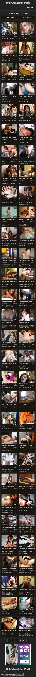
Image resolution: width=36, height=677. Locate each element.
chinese (24, 79)
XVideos (15, 550)
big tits (20, 58)
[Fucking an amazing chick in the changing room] (9, 561)
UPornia (15, 529)
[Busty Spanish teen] (9, 479)
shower (31, 58)
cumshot (28, 99)
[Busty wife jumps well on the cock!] (27, 171)
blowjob (3, 161)
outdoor (3, 224)
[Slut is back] (9, 603)
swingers (23, 204)
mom (28, 163)
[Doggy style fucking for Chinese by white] (27, 110)
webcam (9, 471)
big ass (20, 202)
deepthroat (10, 594)
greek (6, 223)
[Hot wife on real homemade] (9, 130)
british (6, 99)
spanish (7, 490)
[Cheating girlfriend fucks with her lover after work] (27, 274)
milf (12, 120)
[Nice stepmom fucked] (27, 151)
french (30, 325)
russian (6, 245)
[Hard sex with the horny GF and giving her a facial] (27, 582)
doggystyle (11, 99)
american (4, 141)
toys (28, 346)
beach (3, 223)
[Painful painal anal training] (27, 89)
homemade (21, 40)
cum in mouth (27, 592)
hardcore (9, 101)
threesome (10, 553)
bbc (2, 38)
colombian (30, 284)
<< (8, 641)
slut (27, 142)
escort (27, 551)
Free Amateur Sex (20, 675)
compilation (24, 38)
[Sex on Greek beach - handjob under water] (9, 212)
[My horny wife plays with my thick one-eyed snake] (27, 623)
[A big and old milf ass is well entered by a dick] (9, 253)
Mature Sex (9, 675)
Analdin (32, 632)
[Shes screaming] (27, 315)
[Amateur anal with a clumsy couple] (9, 233)
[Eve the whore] (27, 397)
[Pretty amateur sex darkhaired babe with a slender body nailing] (27, 294)
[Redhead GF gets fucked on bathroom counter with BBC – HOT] (9, 171)
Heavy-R (32, 262)
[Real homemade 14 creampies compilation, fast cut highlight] (27, 561)
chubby (13, 346)
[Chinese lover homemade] (27, 69)
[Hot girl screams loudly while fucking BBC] (9, 294)
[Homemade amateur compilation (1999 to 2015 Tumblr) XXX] (9, 438)
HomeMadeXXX (14, 159)
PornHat (15, 57)
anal (20, 38)
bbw (25, 243)
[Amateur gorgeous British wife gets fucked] (9, 336)
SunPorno (32, 98)
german (24, 305)
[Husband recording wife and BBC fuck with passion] (9, 28)
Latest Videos (27, 17)
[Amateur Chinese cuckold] (9, 541)
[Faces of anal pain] (27, 28)
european (4, 101)
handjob (10, 223)
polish (26, 407)
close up (24, 99)
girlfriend (7, 120)
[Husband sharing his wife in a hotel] (9, 69)
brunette (8, 79)
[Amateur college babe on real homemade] (9, 274)
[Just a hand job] (9, 315)
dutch (3, 613)
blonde (6, 284)
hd (8, 38)
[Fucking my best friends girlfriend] (9, 110)
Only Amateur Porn (18, 3)
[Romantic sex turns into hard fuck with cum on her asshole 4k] (27, 233)
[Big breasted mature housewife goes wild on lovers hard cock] (27, 418)
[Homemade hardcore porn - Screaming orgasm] (9, 89)
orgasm (23, 245)
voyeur (20, 60)
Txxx (16, 200)
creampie (21, 141)
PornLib (32, 426)
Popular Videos (9, 17)
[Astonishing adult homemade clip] (9, 356)
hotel (3, 81)
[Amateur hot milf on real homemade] (27, 192)
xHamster (15, 36)
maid (20, 532)
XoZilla (33, 303)
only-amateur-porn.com (18, 669)
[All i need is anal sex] (27, 336)
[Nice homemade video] (27, 500)
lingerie (32, 182)
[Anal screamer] (27, 377)
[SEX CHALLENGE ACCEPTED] (9, 48)
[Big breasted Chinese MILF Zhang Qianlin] (27, 438)
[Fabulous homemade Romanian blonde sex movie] (9, 418)
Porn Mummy (14, 675)
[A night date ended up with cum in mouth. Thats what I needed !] (9, 582)
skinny (3, 60)
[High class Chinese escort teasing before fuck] (27, 541)
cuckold (6, 38)
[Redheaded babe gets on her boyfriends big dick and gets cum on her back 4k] (27, 520)
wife (3, 40)
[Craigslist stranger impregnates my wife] (9, 623)
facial (29, 264)
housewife (21, 224)
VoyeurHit (32, 57)
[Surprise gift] (9, 192)
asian (20, 79)
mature (23, 142)
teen (9, 60)
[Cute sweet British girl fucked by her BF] (9, 520)
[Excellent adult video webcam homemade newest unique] (9, 459)
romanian (4, 430)
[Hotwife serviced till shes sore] (27, 603)
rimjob (5, 163)
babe (3, 284)
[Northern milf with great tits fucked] (27, 212)
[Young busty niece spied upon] (27, 48)
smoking (9, 450)
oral (14, 161)
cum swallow (5, 594)
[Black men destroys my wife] (27, 356)
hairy (25, 141)
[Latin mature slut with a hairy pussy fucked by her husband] (27, 130)
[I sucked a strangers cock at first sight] (9, 500)
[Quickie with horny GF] (27, 459)
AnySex (15, 241)
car (6, 325)
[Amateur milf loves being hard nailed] (9, 397)
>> (27, 641)
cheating (8, 141)
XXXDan (15, 488)
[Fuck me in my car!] (18, 654)
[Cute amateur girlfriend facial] (27, 253)
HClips (15, 77)
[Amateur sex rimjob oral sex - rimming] (9, 151)
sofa (6, 60)
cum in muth (9, 592)
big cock (4, 79)
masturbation (22, 553)
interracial (12, 38)
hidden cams (26, 58)
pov (2, 163)
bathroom (4, 182)
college (10, 284)
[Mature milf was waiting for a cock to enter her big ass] (9, 377)
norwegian (10, 512)
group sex (10, 449)
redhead (11, 58)
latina (20, 142)
